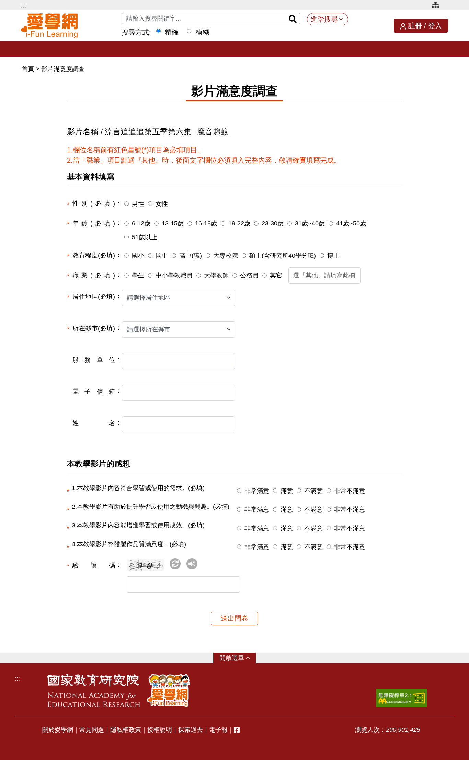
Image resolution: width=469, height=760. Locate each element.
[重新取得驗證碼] (175, 563)
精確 (172, 32)
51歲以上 (144, 237)
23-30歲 (273, 223)
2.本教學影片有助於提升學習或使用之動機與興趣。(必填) (150, 506)
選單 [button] (238, 657)
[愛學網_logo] (49, 25)
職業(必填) (93, 275)
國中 (162, 255)
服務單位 (93, 359)
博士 (333, 255)
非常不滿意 (349, 490)
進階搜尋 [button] (324, 19)
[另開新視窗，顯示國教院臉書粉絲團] (237, 730)
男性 (138, 203)
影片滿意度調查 (62, 69)
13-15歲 (173, 223)
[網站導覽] (438, 6)
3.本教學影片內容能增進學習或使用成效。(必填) (138, 525)
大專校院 (225, 255)
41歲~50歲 (351, 223)
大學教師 (216, 275)
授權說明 (159, 729)
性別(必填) (93, 203)
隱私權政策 (125, 729)
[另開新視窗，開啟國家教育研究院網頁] (93, 690)
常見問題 (91, 729)
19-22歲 (239, 223)
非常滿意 (256, 490)
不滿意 (313, 490)
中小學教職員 (174, 275)
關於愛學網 (57, 729)
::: (24, 5)
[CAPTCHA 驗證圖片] (147, 567)
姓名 (93, 423)
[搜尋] (292, 18)
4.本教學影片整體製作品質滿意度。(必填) (129, 544)
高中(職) (190, 255)
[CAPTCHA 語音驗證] (191, 563)
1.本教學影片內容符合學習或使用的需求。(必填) (138, 488)
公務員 (249, 275)
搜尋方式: (136, 32)
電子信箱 (93, 391)
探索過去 (190, 729)
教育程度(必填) (93, 255)
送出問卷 (234, 618)
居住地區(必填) (93, 296)
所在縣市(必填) (93, 328)
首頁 (29, 69)
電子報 (218, 729)
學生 (138, 275)
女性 (162, 203)
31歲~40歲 (310, 223)
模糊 (202, 32)
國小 (138, 255)
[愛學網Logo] (168, 690)
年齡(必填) (93, 223)
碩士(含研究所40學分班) (282, 255)
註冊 (415, 26)
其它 (276, 275)
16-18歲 (206, 223)
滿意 (287, 490)
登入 (435, 26)
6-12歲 (141, 223)
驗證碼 (93, 565)
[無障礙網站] (401, 698)
